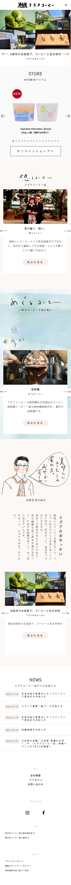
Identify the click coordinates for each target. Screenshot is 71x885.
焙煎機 (35, 389)
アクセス (34, 780)
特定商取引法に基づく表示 (17, 870)
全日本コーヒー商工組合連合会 (19, 833)
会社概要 (35, 775)
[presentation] (5, 54)
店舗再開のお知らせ (33, 730)
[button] (13, 140)
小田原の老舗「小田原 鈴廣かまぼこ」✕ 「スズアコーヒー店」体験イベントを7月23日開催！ (44, 744)
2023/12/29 (12, 718)
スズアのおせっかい (35, 59)
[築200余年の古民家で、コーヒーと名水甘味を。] (35, 29)
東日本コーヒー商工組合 (16, 838)
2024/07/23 (12, 707)
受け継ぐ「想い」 (35, 228)
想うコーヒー (35, 233)
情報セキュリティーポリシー (18, 866)
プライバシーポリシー (15, 861)
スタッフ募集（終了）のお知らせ (42, 706)
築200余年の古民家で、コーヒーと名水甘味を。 (35, 54)
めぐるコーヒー (35, 394)
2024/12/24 (12, 694)
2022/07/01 (12, 741)
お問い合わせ (35, 784)
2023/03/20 (12, 730)
